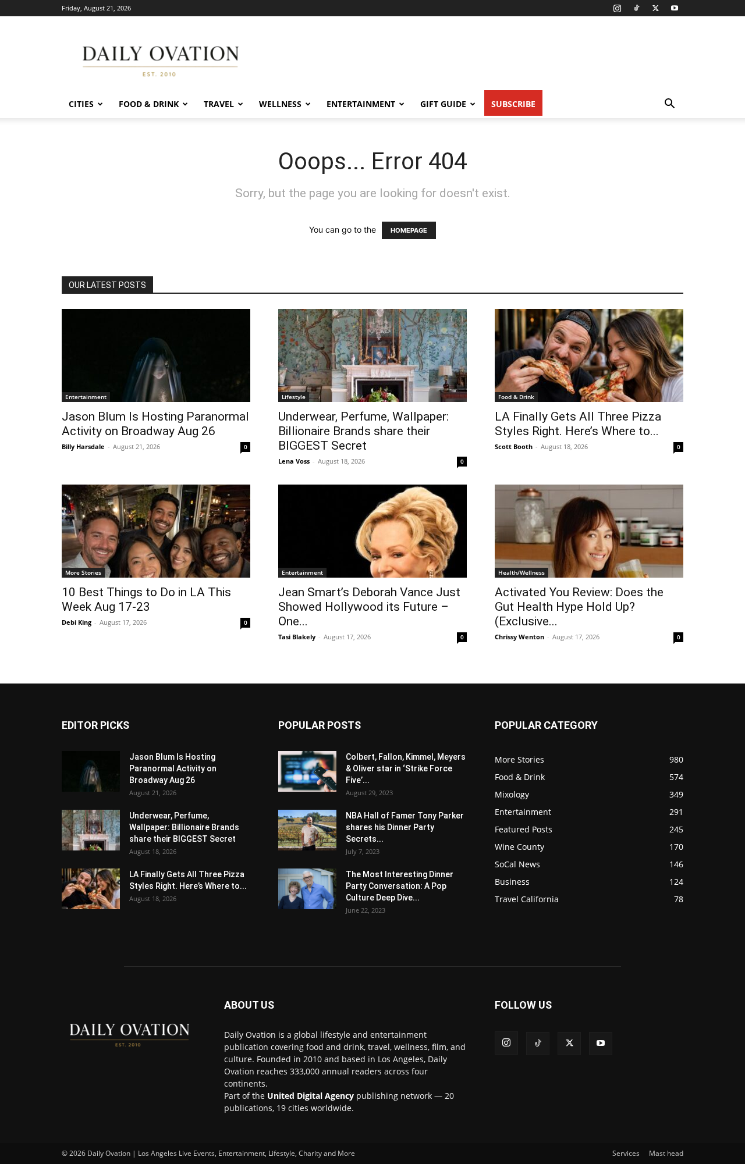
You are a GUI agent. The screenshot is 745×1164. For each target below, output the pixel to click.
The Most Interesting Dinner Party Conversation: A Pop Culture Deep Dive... (399, 886)
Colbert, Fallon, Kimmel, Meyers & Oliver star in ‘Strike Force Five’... (406, 768)
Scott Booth (514, 446)
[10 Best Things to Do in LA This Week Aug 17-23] (156, 531)
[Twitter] (655, 8)
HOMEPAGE (409, 230)
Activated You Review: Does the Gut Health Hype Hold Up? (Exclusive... (579, 606)
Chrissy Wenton (519, 636)
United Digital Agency (310, 1095)
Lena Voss (294, 461)
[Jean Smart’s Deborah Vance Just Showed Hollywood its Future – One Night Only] (372, 531)
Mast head (666, 1153)
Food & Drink (149, 103)
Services (626, 1153)
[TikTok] (636, 8)
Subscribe (513, 103)
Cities (81, 103)
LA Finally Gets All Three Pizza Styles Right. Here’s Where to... (578, 424)
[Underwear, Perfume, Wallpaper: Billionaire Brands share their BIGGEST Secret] (372, 355)
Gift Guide (443, 103)
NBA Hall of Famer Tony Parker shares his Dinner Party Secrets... (405, 827)
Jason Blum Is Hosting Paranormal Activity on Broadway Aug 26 (155, 424)
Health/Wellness (521, 572)
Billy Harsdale (83, 446)
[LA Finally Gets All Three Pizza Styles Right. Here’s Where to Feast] (589, 355)
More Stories (83, 572)
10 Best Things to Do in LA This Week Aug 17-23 (146, 599)
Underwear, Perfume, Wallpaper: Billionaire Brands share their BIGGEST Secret (363, 431)
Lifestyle (294, 397)
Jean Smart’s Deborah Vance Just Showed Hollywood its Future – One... (369, 606)
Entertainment (361, 103)
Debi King (76, 622)
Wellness (280, 103)
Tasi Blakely (296, 636)
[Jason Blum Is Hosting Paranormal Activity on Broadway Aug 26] (156, 355)
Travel (219, 103)
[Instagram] (617, 8)
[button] (669, 105)
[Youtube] (674, 8)
